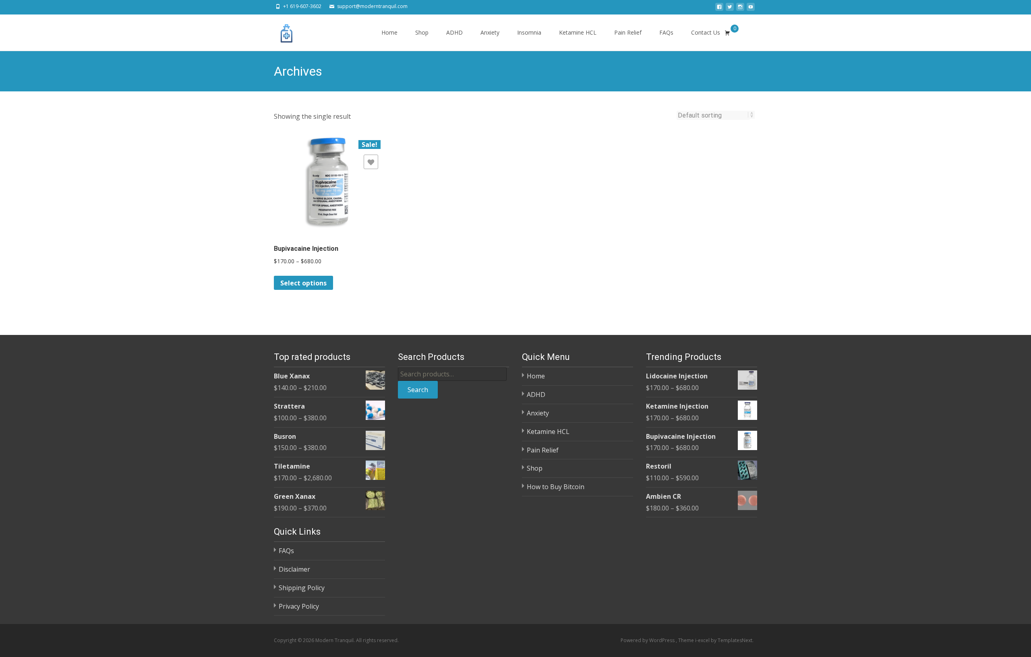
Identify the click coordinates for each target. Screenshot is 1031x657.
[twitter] (730, 9)
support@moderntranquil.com (372, 6)
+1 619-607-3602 (302, 6)
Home (389, 32)
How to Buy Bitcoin (555, 486)
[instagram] (740, 9)
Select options (303, 283)
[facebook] (719, 9)
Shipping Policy (302, 587)
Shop (422, 32)
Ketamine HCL (577, 32)
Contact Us (705, 32)
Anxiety (489, 32)
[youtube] (751, 9)
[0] (727, 32)
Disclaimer (294, 569)
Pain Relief (628, 32)
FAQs (666, 32)
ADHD (454, 32)
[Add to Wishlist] (371, 162)
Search (418, 389)
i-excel (703, 640)
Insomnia (529, 32)
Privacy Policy (299, 606)
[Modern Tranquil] (280, 30)
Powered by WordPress (648, 640)
